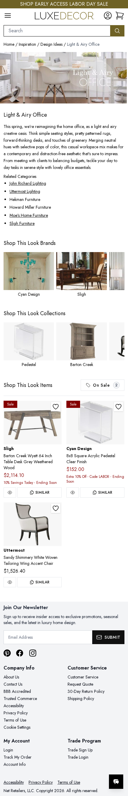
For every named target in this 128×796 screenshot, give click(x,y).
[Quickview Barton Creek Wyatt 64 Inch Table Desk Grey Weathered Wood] (10, 492)
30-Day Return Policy (86, 691)
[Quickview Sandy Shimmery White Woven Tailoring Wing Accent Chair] (10, 582)
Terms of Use (15, 720)
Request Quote (80, 684)
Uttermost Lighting (25, 191)
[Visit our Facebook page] (19, 653)
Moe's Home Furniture (29, 215)
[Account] (108, 15)
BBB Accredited (17, 691)
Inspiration (27, 44)
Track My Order (18, 757)
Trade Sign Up (80, 750)
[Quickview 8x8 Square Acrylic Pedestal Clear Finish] (72, 492)
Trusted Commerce (20, 699)
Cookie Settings (17, 727)
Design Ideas (51, 44)
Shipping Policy (81, 699)
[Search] (117, 30)
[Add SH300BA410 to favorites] (55, 406)
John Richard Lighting (28, 183)
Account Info (15, 764)
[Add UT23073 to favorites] (55, 508)
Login (8, 750)
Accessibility (14, 706)
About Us (11, 677)
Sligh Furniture (22, 223)
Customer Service (83, 677)
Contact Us (13, 684)
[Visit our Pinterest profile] (7, 653)
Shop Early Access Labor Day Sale (64, 4)
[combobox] (57, 30)
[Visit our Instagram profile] (33, 653)
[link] (119, 15)
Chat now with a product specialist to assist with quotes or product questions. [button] (82, 766)
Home (9, 44)
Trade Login (78, 757)
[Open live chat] (116, 781)
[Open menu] (8, 15)
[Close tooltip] (118, 763)
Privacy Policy (16, 713)
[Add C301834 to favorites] (118, 406)
